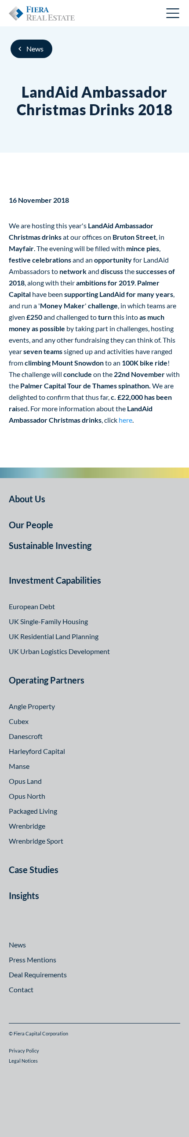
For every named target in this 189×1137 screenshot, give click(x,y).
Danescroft (26, 736)
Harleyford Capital (37, 751)
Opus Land (25, 781)
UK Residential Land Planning (53, 636)
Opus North (27, 796)
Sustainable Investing (50, 545)
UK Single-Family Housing (48, 621)
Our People (31, 524)
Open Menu (173, 13)
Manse (19, 766)
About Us (27, 499)
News (35, 48)
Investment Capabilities (55, 580)
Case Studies (33, 869)
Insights (24, 895)
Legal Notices (23, 1061)
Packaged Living (33, 811)
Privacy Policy (24, 1050)
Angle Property (32, 706)
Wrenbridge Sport (36, 841)
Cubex (19, 721)
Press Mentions (32, 959)
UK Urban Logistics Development (59, 651)
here (125, 420)
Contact (21, 989)
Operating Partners (46, 680)
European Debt (32, 606)
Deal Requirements (38, 974)
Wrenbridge (27, 826)
